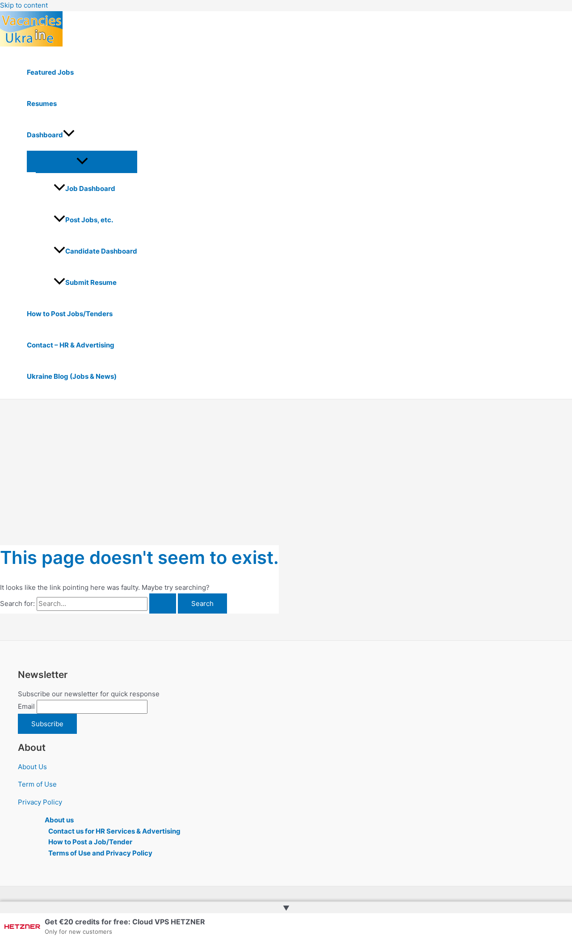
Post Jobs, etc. (89, 220)
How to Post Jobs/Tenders (70, 313)
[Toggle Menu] (82, 161)
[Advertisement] (286, 466)
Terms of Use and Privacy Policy (100, 853)
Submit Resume (91, 282)
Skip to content (24, 5)
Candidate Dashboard (101, 251)
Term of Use (37, 784)
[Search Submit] (162, 603)
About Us (32, 766)
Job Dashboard (90, 188)
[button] (69, 135)
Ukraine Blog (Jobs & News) (72, 376)
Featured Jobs (50, 72)
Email (26, 706)
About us (59, 820)
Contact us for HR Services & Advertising (114, 831)
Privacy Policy (40, 802)
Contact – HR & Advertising (70, 345)
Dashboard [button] (45, 135)
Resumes (42, 103)
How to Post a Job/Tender (90, 842)
